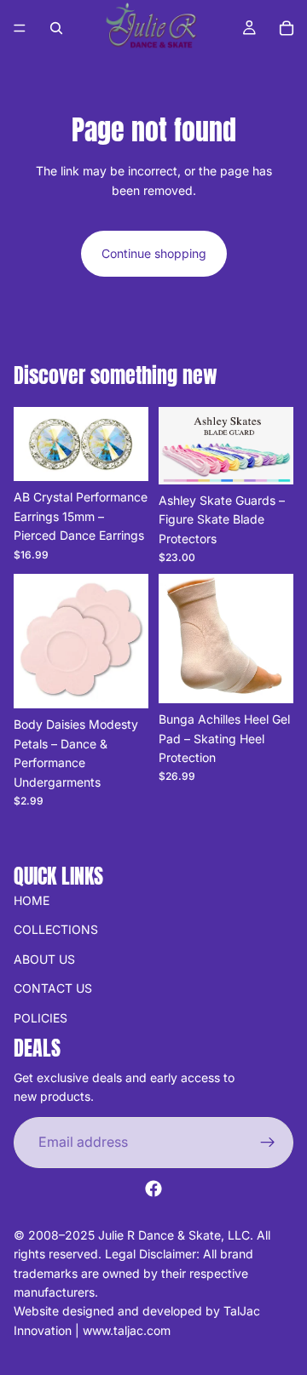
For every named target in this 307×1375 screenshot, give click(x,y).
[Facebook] (153, 1188)
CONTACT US (53, 988)
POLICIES (40, 1017)
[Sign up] (268, 1142)
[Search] (56, 28)
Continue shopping (153, 253)
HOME (31, 900)
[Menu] (19, 28)
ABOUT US (44, 959)
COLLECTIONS (56, 929)
